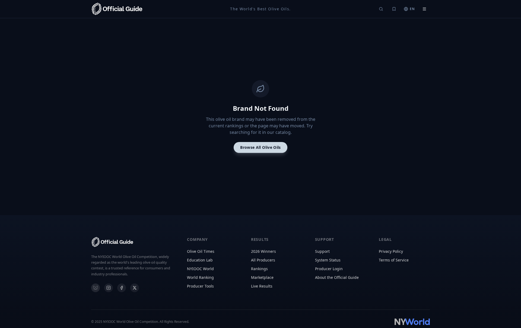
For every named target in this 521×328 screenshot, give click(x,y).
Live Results (261, 286)
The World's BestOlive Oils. (260, 8)
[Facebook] (121, 287)
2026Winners (263, 251)
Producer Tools (200, 286)
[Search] (381, 9)
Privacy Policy (391, 251)
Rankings (259, 268)
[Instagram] (108, 287)
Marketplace (262, 277)
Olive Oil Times (200, 251)
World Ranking (200, 277)
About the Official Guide (337, 277)
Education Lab (200, 260)
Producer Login (329, 268)
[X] (134, 287)
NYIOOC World (200, 268)
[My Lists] (394, 9)
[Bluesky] (95, 287)
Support (322, 251)
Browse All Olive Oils (260, 147)
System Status (328, 260)
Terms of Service (394, 260)
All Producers (263, 260)
